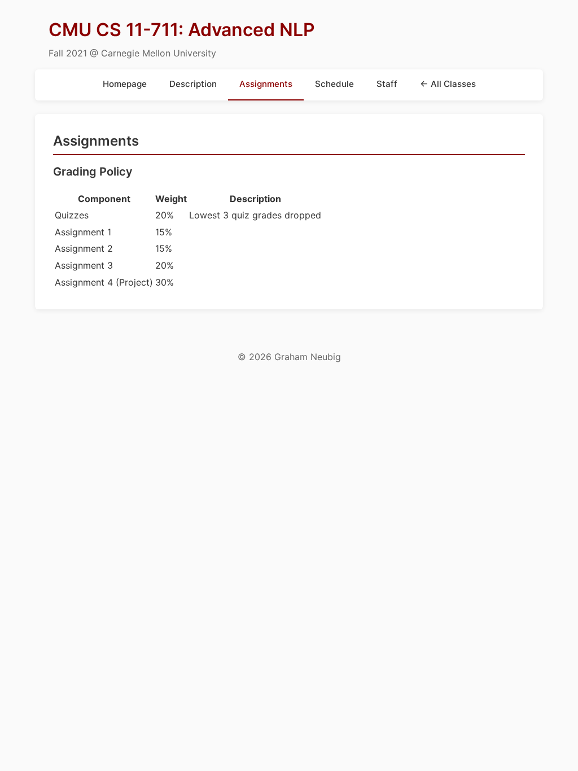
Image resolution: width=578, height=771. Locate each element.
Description (193, 83)
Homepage (125, 83)
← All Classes (448, 83)
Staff (386, 83)
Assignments (265, 83)
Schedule (334, 83)
